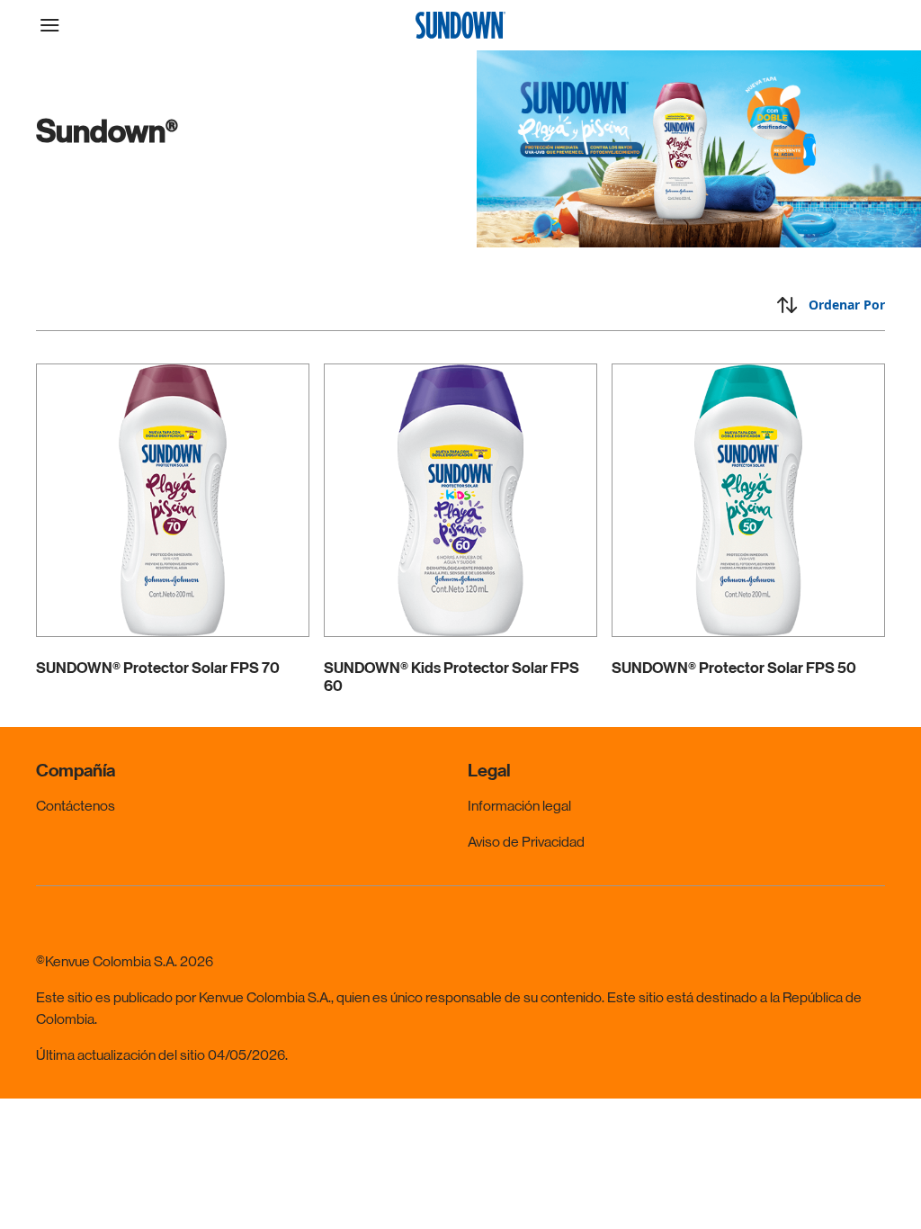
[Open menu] (142, 25)
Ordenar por (847, 304)
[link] (172, 529)
